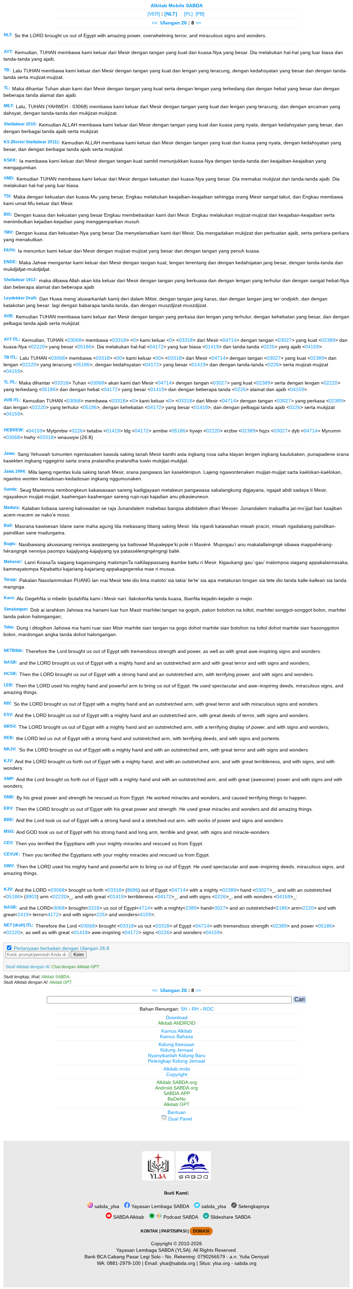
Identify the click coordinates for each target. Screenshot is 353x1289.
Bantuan (177, 1112)
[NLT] (170, 14)
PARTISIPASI (173, 1231)
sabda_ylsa (106, 1206)
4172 (53, 914)
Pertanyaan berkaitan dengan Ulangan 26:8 (61, 948)
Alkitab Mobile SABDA (177, 5)
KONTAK (149, 1231)
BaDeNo (177, 1099)
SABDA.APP (176, 1093)
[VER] (154, 14)
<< (155, 22)
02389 (328, 340)
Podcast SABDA (180, 1217)
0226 (268, 346)
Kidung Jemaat (176, 1050)
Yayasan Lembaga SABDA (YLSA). (154, 1250)
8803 (31, 896)
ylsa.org (221, 1263)
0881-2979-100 (124, 1263)
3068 (58, 908)
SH (184, 1009)
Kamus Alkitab (176, 1031)
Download (177, 1017)
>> (198, 22)
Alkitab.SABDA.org (177, 1082)
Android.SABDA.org (176, 1088)
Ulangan (170, 22)
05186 (84, 346)
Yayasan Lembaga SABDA (159, 1206)
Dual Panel (179, 1119)
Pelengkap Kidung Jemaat (176, 1061)
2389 (190, 908)
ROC (208, 1009)
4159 (145, 914)
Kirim (78, 954)
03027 (285, 340)
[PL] (188, 14)
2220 (308, 908)
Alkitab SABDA (55, 977)
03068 (74, 340)
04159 (312, 346)
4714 (144, 908)
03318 (119, 340)
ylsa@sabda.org (177, 1263)
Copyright (176, 1074)
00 (119, 358)
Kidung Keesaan (176, 1044)
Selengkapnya (253, 1206)
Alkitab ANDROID (176, 1023)
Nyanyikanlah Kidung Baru (176, 1055)
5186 (281, 908)
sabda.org (245, 1263)
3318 (93, 908)
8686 (132, 890)
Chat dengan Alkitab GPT (75, 967)
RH (195, 1009)
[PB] (199, 14)
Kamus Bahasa (176, 1036)
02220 (38, 346)
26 (184, 22)
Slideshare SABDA (230, 1217)
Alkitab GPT (60, 982)
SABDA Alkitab (128, 1217)
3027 (219, 908)
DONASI (201, 1231)
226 (101, 914)
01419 (212, 346)
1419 (23, 914)
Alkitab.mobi (176, 1069)
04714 (229, 340)
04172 (156, 346)
